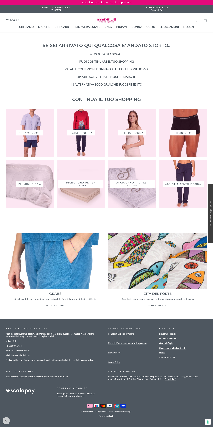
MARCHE (44, 27)
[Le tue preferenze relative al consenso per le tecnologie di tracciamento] (208, 422)
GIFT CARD (61, 27)
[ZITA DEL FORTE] (157, 261)
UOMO (150, 27)
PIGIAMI (121, 27)
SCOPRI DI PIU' (55, 305)
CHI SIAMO (26, 27)
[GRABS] (55, 261)
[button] (210, 213)
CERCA (14, 20)
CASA (108, 27)
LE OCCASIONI (169, 27)
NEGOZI (188, 27)
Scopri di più (170, 379)
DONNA (136, 27)
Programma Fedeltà (167, 334)
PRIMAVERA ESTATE (86, 27)
